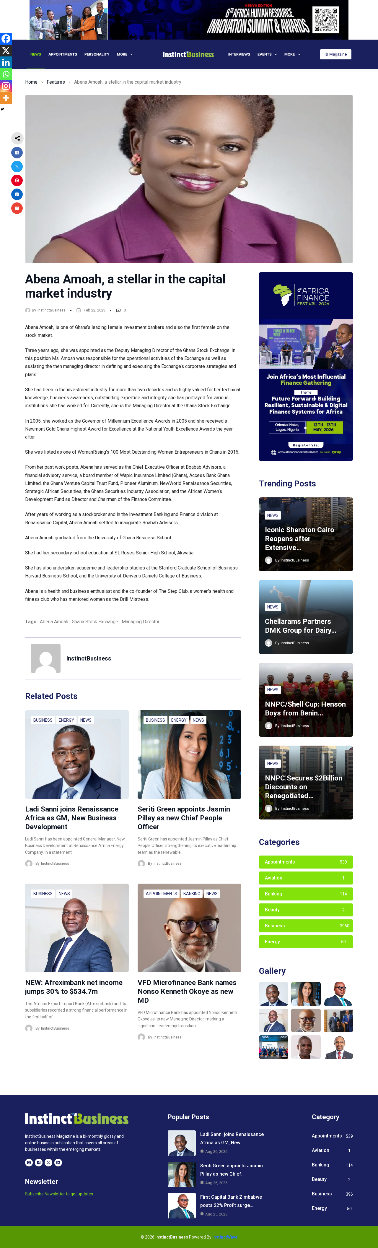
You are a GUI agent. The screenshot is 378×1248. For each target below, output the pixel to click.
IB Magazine (336, 54)
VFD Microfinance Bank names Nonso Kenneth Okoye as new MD (187, 991)
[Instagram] (6, 86)
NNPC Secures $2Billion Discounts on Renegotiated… (303, 787)
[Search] (312, 54)
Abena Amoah (54, 621)
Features (56, 82)
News (35, 54)
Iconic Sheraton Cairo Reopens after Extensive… (299, 539)
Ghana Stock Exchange (95, 621)
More (122, 54)
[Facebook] (6, 39)
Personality (97, 54)
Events (265, 54)
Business (43, 720)
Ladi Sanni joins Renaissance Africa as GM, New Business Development (71, 818)
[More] (6, 98)
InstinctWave (224, 1237)
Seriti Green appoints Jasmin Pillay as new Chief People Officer (184, 818)
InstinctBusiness (52, 310)
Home (31, 82)
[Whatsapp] (6, 74)
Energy (66, 720)
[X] (6, 50)
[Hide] (2, 109)
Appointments (62, 54)
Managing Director (140, 621)
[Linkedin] (6, 62)
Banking (191, 893)
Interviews (239, 54)
